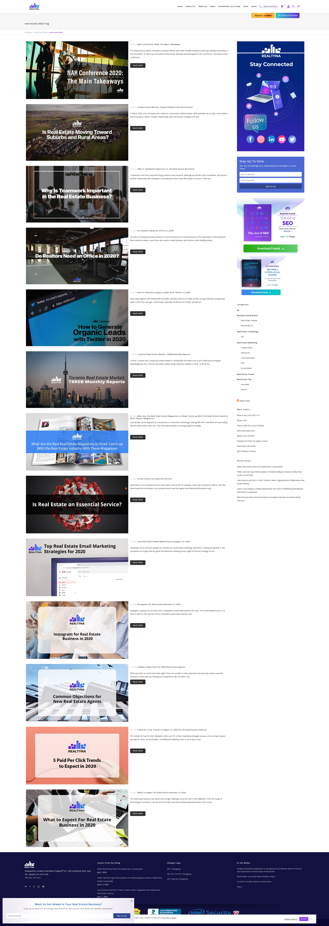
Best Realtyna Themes (246, 451)
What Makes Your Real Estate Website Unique (256, 876)
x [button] (310, 919)
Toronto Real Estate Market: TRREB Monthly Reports (164, 354)
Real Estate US (247, 325)
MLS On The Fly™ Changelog (179, 874)
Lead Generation (248, 358)
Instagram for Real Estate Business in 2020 (158, 604)
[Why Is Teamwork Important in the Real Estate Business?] (77, 194)
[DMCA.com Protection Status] (135, 912)
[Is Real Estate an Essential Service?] (77, 504)
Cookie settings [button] (290, 919)
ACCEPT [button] (304, 919)
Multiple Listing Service (247, 315)
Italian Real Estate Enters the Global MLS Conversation (259, 466)
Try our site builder (288, 15)
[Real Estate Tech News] (43, 886)
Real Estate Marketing (247, 342)
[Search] (293, 6)
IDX (242, 336)
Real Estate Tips (244, 379)
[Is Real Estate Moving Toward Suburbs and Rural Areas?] (77, 132)
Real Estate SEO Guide (246, 446)
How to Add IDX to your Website (250, 425)
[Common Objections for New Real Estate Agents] (77, 693)
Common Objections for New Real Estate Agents (161, 667)
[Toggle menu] (297, 6)
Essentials (245, 384)
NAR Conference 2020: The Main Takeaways (158, 44)
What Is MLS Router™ (246, 436)
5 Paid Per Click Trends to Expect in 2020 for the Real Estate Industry (172, 730)
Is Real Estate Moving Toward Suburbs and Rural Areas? (165, 107)
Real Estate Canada (249, 320)
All (238, 310)
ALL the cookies (169, 917)
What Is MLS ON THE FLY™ (248, 415)
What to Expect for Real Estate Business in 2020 (162, 792)
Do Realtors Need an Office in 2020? (156, 231)
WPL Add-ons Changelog (177, 879)
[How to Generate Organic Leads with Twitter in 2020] (77, 317)
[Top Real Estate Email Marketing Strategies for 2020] (77, 567)
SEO (242, 363)
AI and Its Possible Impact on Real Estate (254, 881)
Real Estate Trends (245, 374)
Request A (263, 15)
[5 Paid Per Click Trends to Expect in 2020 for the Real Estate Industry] (77, 755)
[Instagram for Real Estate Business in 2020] (77, 630)
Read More (138, 65)
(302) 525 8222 (270, 6)
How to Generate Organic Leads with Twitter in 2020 (163, 292)
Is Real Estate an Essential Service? (154, 479)
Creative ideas (247, 347)
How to (244, 389)
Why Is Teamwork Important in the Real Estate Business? (166, 169)
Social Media (246, 368)
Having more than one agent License (252, 441)
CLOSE (131, 901)
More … (240, 887)
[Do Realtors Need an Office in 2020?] (77, 256)
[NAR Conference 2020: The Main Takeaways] (77, 70)
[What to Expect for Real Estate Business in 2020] (77, 818)
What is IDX (242, 420)
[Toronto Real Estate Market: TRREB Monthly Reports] (77, 379)
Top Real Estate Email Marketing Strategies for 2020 (164, 541)
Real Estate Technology (247, 331)
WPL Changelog (173, 869)
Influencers (245, 353)
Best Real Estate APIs (246, 430)
